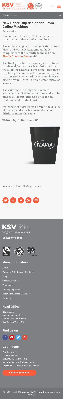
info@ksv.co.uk (19, 359)
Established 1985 (12, 237)
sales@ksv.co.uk (26, 362)
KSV (22, 6)
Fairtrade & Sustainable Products (18, 272)
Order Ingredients (19, 372)
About (5, 268)
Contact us (7, 298)
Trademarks (8, 285)
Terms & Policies (10, 281)
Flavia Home (9, 15)
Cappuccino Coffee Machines (16, 294)
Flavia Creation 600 (15, 56)
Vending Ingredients (12, 289)
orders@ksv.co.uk (30, 365)
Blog (4, 276)
